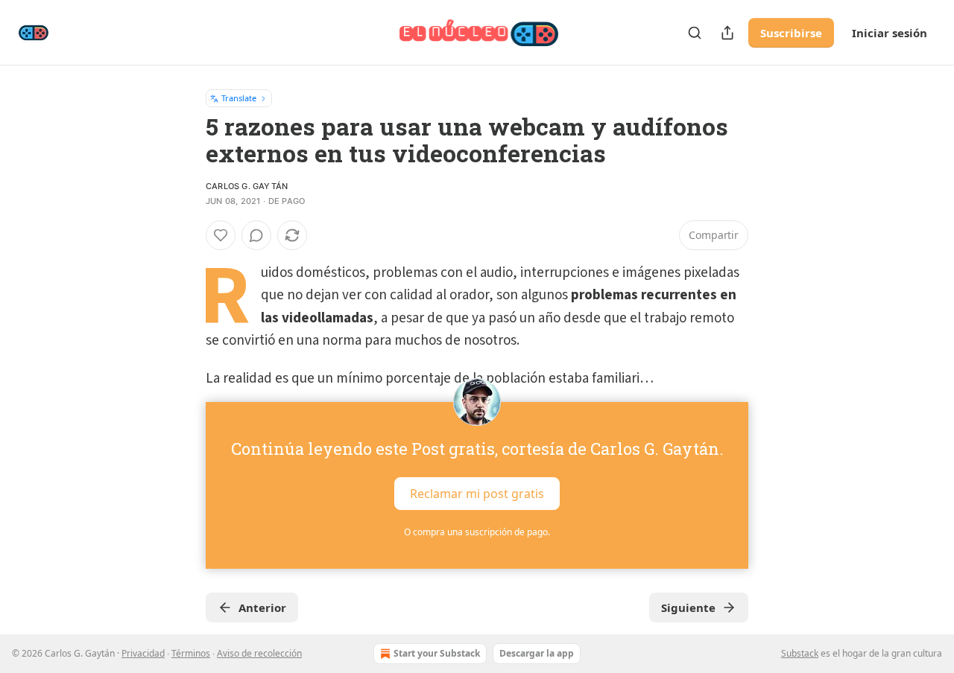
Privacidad (143, 653)
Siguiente (688, 607)
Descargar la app (536, 653)
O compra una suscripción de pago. (477, 532)
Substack (799, 653)
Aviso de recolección (259, 653)
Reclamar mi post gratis (477, 493)
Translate (238, 97)
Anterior (262, 607)
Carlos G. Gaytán (247, 186)
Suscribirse (791, 32)
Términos (190, 653)
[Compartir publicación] (727, 33)
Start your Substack (437, 653)
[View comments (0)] (256, 235)
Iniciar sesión (889, 32)
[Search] (695, 33)
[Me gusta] (221, 235)
